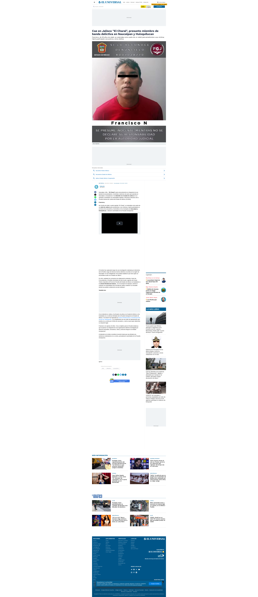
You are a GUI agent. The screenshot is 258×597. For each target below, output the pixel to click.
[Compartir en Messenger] (95, 200)
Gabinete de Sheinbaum (96, 551)
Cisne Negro (108, 551)
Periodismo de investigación (96, 546)
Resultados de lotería (121, 564)
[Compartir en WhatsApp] (95, 197)
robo (103, 368)
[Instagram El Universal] (131, 572)
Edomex (133, 540)
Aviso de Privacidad (139, 590)
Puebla (132, 543)
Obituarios (120, 547)
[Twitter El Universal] (136, 570)
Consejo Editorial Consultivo (107, 590)
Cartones (95, 563)
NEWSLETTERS (139, 2)
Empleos (120, 545)
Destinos (108, 547)
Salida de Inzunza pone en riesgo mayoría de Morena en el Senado (153, 291)
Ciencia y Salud (97, 574)
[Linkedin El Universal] (136, 572)
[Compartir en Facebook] (95, 192)
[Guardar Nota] (95, 205)
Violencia (125, 590)
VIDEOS (127, 2)
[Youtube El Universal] (139, 570)
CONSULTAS (145, 2)
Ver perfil (102, 187)
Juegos (120, 558)
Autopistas (108, 548)
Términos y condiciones (126, 591)
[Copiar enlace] (95, 202)
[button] (159, 6)
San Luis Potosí (134, 548)
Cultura (95, 569)
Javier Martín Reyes (151, 297)
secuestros (116, 368)
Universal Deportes (97, 566)
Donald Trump (96, 555)
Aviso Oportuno (122, 543)
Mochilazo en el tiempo (153, 278)
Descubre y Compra (123, 540)
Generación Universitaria (121, 549)
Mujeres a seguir (97, 543)
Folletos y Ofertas (122, 542)
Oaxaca (132, 542)
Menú (94, 579)
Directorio (97, 590)
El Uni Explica (96, 548)
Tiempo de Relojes (110, 550)
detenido (109, 368)
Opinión (149, 275)
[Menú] (94, 2)
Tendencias (95, 572)
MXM (124, 2)
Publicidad (131, 590)
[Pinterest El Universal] (134, 572)
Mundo (94, 553)
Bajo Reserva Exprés (152, 287)
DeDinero (120, 555)
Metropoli (95, 556)
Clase (107, 540)
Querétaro (133, 547)
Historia (146, 590)
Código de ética (118, 590)
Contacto (135, 591)
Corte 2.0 (95, 542)
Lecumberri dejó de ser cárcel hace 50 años (153, 281)
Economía (95, 564)
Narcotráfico (96, 559)
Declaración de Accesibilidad (156, 590)
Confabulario (96, 571)
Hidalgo (133, 545)
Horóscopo (120, 561)
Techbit (95, 577)
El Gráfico (120, 551)
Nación (94, 540)
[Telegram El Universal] (131, 570)
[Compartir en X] (95, 195)
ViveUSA (120, 556)
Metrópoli (101, 183)
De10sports (121, 553)
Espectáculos (96, 568)
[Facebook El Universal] (134, 570)
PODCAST (132, 2)
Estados (95, 558)
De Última (108, 545)
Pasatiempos (121, 559)
